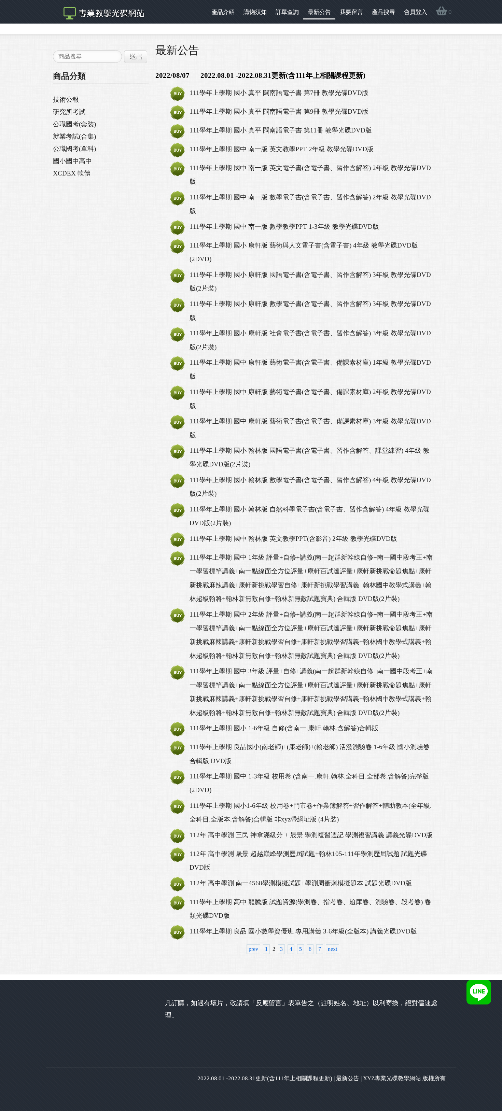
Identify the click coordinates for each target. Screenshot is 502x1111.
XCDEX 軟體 (71, 173)
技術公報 (66, 99)
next (332, 949)
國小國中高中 (72, 161)
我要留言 (351, 12)
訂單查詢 (287, 12)
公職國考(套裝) (74, 124)
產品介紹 (223, 12)
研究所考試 (69, 111)
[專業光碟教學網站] (100, 12)
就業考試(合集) (74, 136)
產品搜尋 (383, 12)
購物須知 (255, 12)
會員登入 (415, 12)
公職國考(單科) (74, 148)
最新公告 (319, 12)
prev (253, 949)
